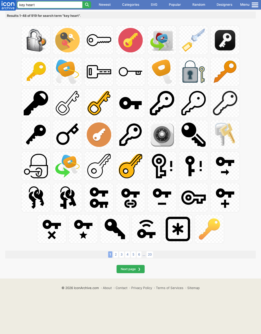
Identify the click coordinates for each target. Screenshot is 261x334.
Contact (121, 288)
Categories (130, 5)
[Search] (86, 4)
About (107, 288)
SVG (154, 5)
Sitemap (193, 288)
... (144, 255)
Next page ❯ (130, 269)
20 (150, 254)
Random (198, 5)
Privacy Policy (141, 288)
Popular (175, 5)
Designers (224, 5)
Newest (105, 5)
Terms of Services (169, 288)
